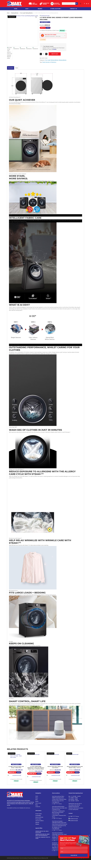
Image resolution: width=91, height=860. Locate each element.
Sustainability (38, 815)
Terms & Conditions (39, 820)
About (36, 798)
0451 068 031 (56, 815)
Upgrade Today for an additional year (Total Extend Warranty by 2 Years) (53, 48)
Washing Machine (14, 13)
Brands (36, 801)
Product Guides (38, 813)
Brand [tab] (16, 68)
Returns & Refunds (39, 817)
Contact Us (37, 806)
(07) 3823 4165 (56, 828)
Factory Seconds (46, 62)
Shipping (37, 824)
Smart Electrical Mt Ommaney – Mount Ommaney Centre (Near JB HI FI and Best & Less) (59, 808)
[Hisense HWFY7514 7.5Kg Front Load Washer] (55, 757)
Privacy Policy (38, 819)
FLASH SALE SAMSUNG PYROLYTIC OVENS (42, 838)
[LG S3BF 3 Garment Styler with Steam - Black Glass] (16, 757)
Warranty (37, 822)
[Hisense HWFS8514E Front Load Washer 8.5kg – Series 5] (75, 757)
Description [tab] (10, 68)
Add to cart (54, 53)
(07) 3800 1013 (56, 802)
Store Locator (38, 803)
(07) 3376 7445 (56, 814)
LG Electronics (53, 62)
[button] (36, 17)
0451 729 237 (55, 838)
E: (74, 816)
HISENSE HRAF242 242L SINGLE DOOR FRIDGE (42, 832)
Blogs (36, 804)
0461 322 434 (55, 849)
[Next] (36, 53)
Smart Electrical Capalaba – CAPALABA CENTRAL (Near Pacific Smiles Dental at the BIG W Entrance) (59, 823)
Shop (36, 799)
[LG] (44, 15)
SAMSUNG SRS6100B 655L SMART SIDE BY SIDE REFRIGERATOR (42, 835)
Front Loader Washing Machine (26, 13)
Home (8, 13)
